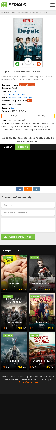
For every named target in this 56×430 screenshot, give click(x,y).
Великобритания (17, 94)
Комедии (28, 97)
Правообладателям (28, 382)
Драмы (20, 97)
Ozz (12, 108)
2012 (15, 91)
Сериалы (15, 12)
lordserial (5, 12)
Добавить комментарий (18, 236)
